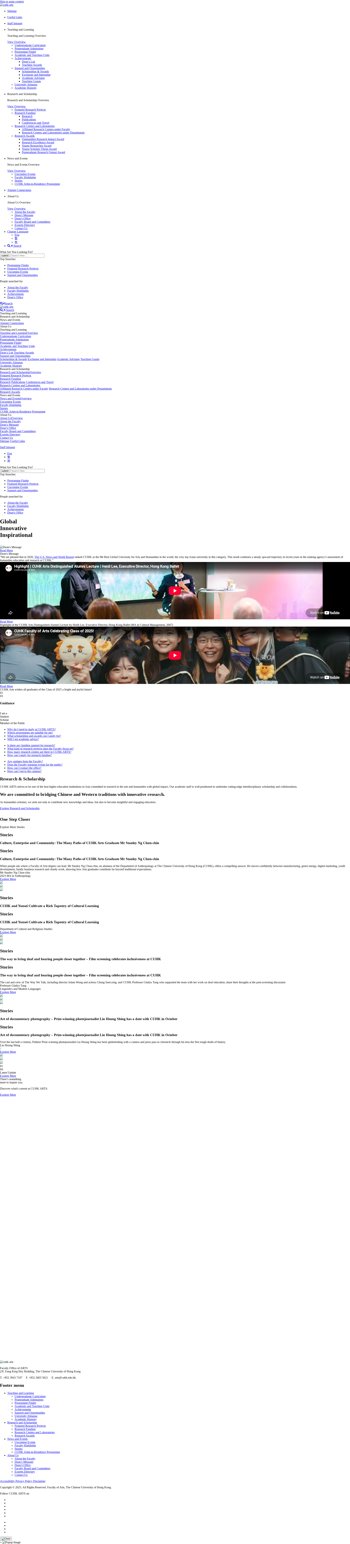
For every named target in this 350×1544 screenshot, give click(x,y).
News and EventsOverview (16, 398)
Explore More (8, 879)
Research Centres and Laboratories (35, 126)
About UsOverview (11, 418)
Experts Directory (25, 225)
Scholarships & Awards (35, 71)
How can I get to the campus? (24, 771)
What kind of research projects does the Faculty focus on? (40, 748)
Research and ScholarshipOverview (20, 372)
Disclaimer (39, 1481)
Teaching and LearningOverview (19, 332)
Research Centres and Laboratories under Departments (53, 132)
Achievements (23, 58)
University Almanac (26, 84)
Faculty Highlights (25, 177)
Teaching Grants (31, 81)
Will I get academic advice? (23, 739)
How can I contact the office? (24, 767)
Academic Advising (33, 78)
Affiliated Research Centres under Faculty (46, 129)
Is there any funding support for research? (31, 745)
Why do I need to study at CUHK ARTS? (31, 729)
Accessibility (7, 1481)
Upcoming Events (25, 174)
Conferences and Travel (35, 122)
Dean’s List (28, 61)
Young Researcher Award (36, 145)
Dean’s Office (23, 218)
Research (27, 116)
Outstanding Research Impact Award (43, 139)
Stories (18, 180)
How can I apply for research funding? (29, 755)
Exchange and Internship (36, 74)
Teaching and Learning (20, 1393)
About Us (13, 1455)
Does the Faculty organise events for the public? (35, 764)
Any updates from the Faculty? (25, 761)
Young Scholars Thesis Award (39, 149)
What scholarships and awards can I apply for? (34, 735)
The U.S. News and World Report (54, 557)
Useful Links (17, 441)
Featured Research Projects (30, 109)
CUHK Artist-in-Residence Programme (37, 183)
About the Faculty (25, 211)
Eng (17, 234)
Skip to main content (12, 1)
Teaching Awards (32, 64)
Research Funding (25, 112)
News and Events (17, 1438)
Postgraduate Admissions (29, 48)
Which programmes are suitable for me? (30, 732)
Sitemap (4, 441)
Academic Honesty (26, 87)
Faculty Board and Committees (32, 221)
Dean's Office (15, 297)
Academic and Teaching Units (32, 55)
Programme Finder (25, 51)
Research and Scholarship (22, 1422)
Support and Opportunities (30, 68)
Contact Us (21, 228)
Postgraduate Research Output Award (43, 152)
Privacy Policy (24, 1481)
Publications (29, 119)
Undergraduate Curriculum (30, 45)
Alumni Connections (19, 190)
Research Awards (25, 135)
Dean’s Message (24, 215)
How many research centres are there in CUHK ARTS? (39, 751)
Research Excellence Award (38, 142)
